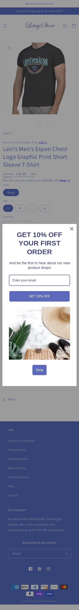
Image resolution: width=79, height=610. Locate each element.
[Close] (72, 229)
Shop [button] (39, 370)
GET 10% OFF (39, 296)
